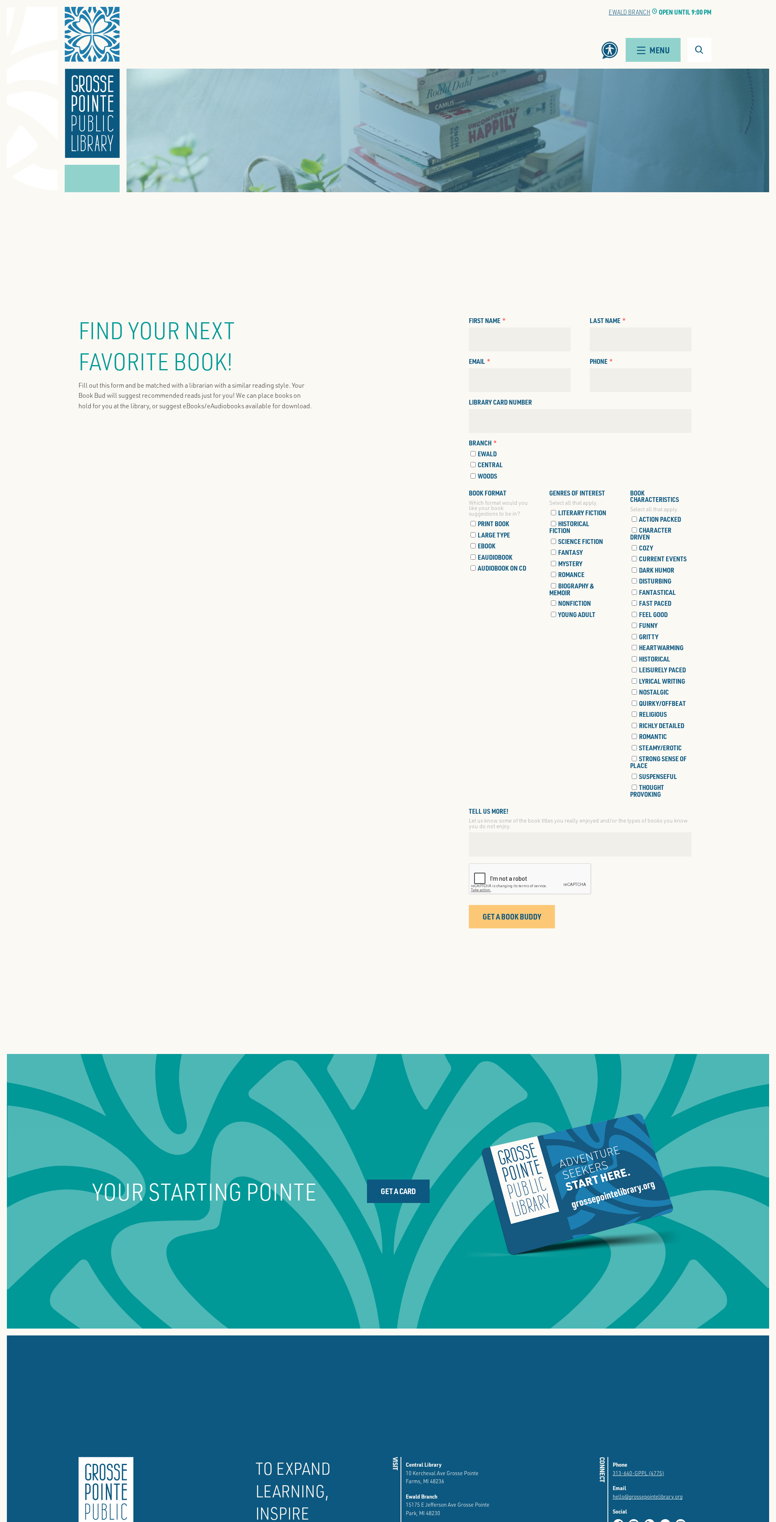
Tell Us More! (488, 811)
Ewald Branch (629, 12)
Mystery (570, 563)
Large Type (494, 535)
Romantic (653, 736)
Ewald (487, 454)
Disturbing (655, 581)
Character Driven (650, 533)
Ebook (487, 546)
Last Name (605, 320)
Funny (648, 625)
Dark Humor (656, 570)
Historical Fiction (569, 527)
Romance (571, 574)
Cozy (646, 548)
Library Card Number (500, 402)
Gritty (648, 636)
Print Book (493, 523)
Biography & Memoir (571, 589)
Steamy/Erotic (660, 748)
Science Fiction (580, 541)
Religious (653, 714)
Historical (654, 659)
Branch (480, 443)
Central (490, 464)
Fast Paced (655, 603)
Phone (598, 361)
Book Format (487, 493)
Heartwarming (661, 647)
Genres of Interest (577, 493)
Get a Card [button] (398, 1191)
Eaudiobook (495, 557)
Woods (487, 476)
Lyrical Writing (662, 681)
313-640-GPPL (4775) (638, 1473)
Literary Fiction (582, 512)
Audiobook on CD (502, 568)
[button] (92, 82)
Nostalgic (654, 692)
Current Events (663, 559)
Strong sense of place (658, 762)
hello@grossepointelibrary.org (648, 1496)
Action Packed (660, 519)
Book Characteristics (654, 496)
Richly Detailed (661, 725)
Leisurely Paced (662, 670)
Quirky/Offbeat (662, 703)
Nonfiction (574, 603)
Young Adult (576, 614)
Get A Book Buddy (512, 916)
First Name (484, 320)
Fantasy (570, 552)
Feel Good (653, 614)
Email (477, 361)
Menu (659, 49)
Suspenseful (658, 776)
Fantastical (657, 592)
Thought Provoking (647, 790)
